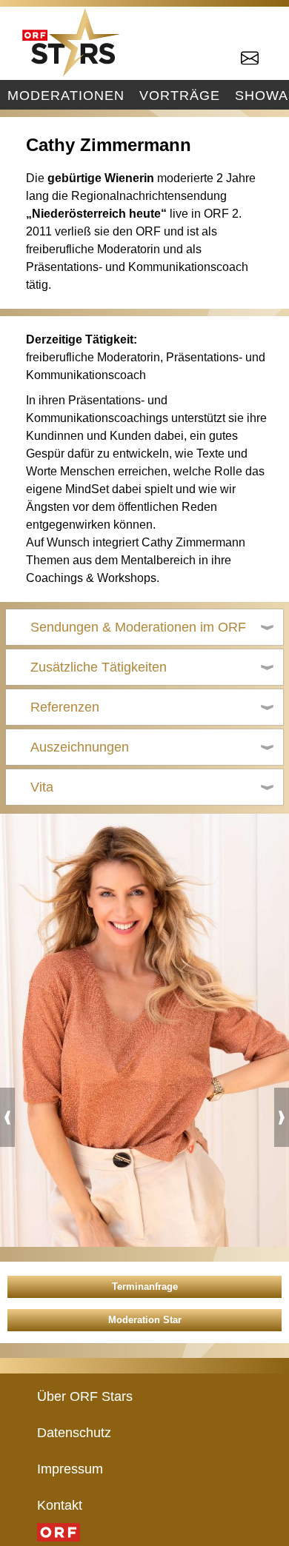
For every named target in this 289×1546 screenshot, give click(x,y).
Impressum (70, 1468)
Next (281, 1117)
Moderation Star (145, 1319)
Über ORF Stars (85, 1396)
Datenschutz (74, 1432)
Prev (7, 1117)
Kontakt (59, 1505)
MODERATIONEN (65, 95)
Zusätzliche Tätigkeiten (98, 667)
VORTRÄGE (179, 95)
